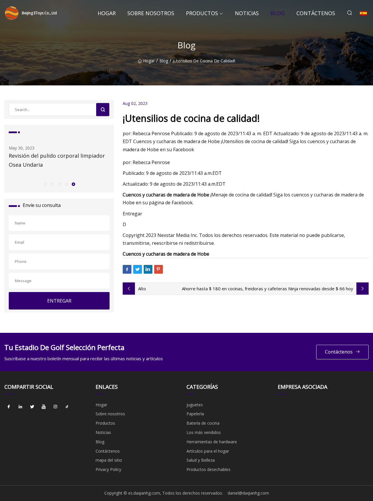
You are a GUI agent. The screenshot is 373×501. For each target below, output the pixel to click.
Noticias (247, 13)
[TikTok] (67, 406)
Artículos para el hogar (207, 451)
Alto (142, 288)
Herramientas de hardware (211, 441)
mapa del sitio (109, 460)
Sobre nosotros (150, 13)
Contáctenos (315, 13)
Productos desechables (208, 469)
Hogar (107, 13)
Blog (277, 13)
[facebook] (8, 406)
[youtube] (43, 406)
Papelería (195, 413)
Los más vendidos (203, 432)
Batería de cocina (202, 423)
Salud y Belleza (200, 460)
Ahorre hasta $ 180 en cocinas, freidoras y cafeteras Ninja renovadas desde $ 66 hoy (267, 288)
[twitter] (32, 406)
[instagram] (55, 406)
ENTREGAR (59, 301)
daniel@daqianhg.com (248, 493)
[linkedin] (20, 406)
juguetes (194, 404)
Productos (202, 13)
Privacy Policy (108, 469)
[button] (45, 183)
